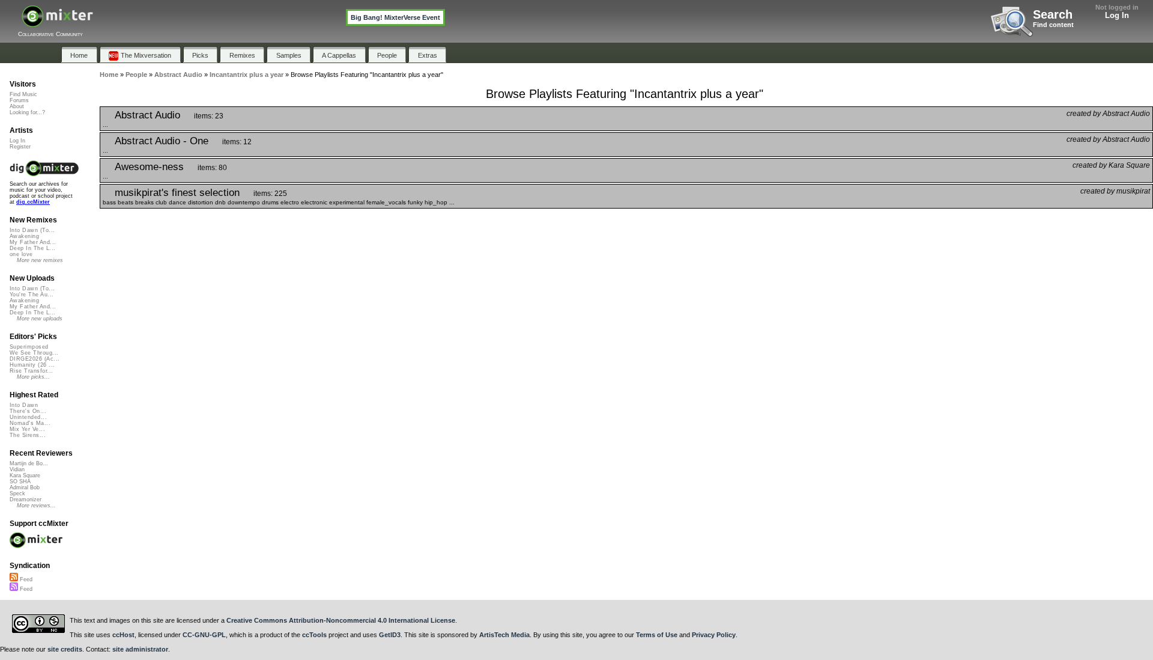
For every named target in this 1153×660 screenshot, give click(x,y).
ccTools (314, 634)
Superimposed (29, 347)
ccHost (123, 634)
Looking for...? (27, 112)
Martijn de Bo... (29, 463)
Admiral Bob (25, 487)
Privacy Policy (714, 634)
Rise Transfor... (31, 371)
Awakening (24, 236)
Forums (19, 100)
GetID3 (390, 634)
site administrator (140, 649)
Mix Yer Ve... (27, 429)
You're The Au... (31, 295)
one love (21, 254)
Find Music (23, 94)
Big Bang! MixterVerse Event (395, 17)
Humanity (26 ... (32, 365)
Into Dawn (24, 405)
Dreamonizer (25, 500)
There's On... (28, 411)
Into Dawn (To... (32, 230)
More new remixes (40, 260)
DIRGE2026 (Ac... (34, 359)
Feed (25, 579)
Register (20, 147)
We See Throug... (34, 353)
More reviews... (36, 506)
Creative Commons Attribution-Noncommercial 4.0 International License (340, 620)
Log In (1117, 15)
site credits (64, 649)
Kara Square (25, 475)
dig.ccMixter (33, 202)
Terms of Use (656, 634)
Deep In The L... (32, 248)
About (17, 106)
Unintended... (28, 417)
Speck (17, 493)
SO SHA (20, 481)
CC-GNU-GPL (204, 634)
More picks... (33, 377)
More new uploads (39, 319)
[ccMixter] (57, 22)
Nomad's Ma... (30, 423)
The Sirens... (28, 435)
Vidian (17, 469)
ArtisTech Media (504, 634)
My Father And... (33, 242)
